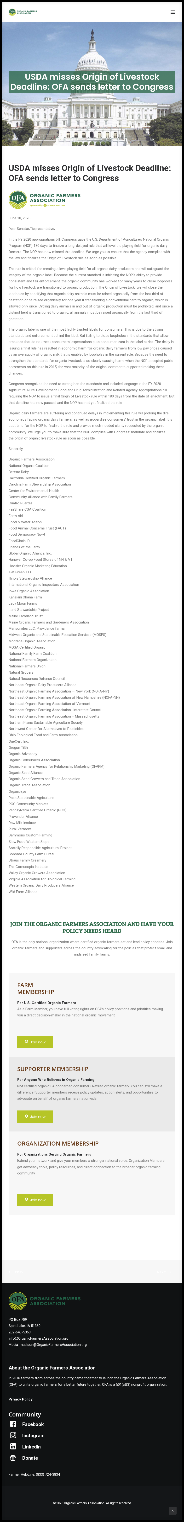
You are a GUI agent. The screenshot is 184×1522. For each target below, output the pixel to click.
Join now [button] (38, 1042)
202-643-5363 (20, 1332)
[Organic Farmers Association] (23, 12)
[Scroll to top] (173, 1510)
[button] (173, 12)
